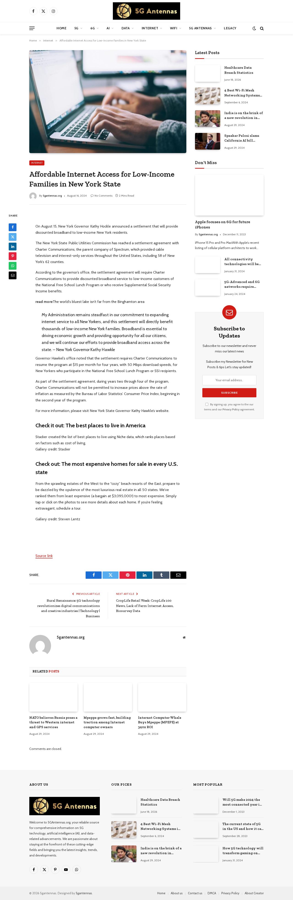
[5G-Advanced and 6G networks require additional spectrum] (207, 287)
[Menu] (32, 28)
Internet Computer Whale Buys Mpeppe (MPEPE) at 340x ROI (159, 722)
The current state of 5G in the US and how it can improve (242, 826)
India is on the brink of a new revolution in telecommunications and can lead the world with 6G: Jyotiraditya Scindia (243, 116)
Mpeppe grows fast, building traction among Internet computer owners (107, 722)
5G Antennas (200, 28)
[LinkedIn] (12, 246)
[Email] (12, 275)
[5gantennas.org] (146, 11)
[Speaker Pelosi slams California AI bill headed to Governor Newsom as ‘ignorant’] (207, 141)
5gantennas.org (52, 195)
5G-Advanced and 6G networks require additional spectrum (242, 284)
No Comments (103, 195)
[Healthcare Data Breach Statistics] (207, 73)
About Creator (254, 893)
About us (177, 893)
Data (126, 28)
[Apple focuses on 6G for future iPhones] (229, 195)
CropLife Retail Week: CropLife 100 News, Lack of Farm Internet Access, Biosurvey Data (145, 605)
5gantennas (84, 893)
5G (76, 28)
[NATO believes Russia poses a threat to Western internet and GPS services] (53, 697)
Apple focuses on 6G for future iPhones (222, 224)
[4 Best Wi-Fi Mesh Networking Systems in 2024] (207, 96)
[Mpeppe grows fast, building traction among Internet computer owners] (108, 697)
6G (92, 28)
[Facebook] (12, 227)
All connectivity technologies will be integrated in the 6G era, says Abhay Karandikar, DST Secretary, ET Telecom (242, 262)
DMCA (212, 893)
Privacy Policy (230, 409)
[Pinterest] (12, 256)
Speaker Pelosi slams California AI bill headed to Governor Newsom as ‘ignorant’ (242, 138)
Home (62, 28)
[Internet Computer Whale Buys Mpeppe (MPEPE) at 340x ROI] (162, 697)
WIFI (173, 28)
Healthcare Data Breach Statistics (238, 70)
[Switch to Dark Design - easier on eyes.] (254, 28)
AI (108, 28)
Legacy (230, 28)
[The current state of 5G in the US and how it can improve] (205, 829)
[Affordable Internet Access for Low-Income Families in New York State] (107, 101)
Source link (44, 556)
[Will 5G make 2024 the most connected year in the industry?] (205, 805)
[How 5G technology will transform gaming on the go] (205, 853)
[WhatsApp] (12, 265)
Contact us (195, 893)
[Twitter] (12, 237)
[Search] (261, 28)
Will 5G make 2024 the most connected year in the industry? (242, 802)
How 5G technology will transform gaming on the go (242, 851)
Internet (150, 28)
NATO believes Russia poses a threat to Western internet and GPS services (53, 722)
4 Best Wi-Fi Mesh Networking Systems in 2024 (242, 93)
